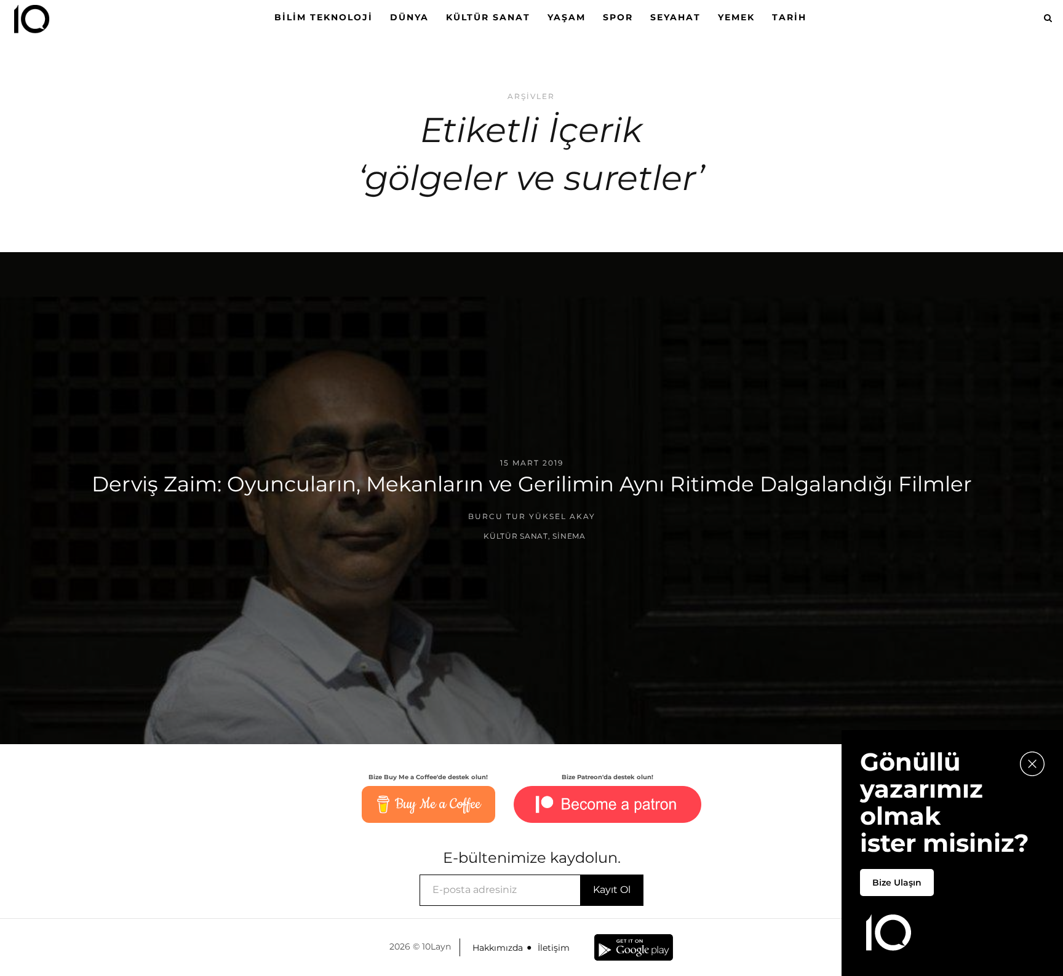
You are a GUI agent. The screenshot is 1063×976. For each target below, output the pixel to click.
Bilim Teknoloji (323, 17)
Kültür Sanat (488, 17)
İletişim (554, 947)
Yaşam (566, 17)
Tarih (789, 17)
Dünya (409, 17)
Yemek (736, 17)
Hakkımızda (497, 947)
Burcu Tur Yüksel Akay (531, 516)
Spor (618, 17)
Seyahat (675, 17)
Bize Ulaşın (897, 882)
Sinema (568, 536)
